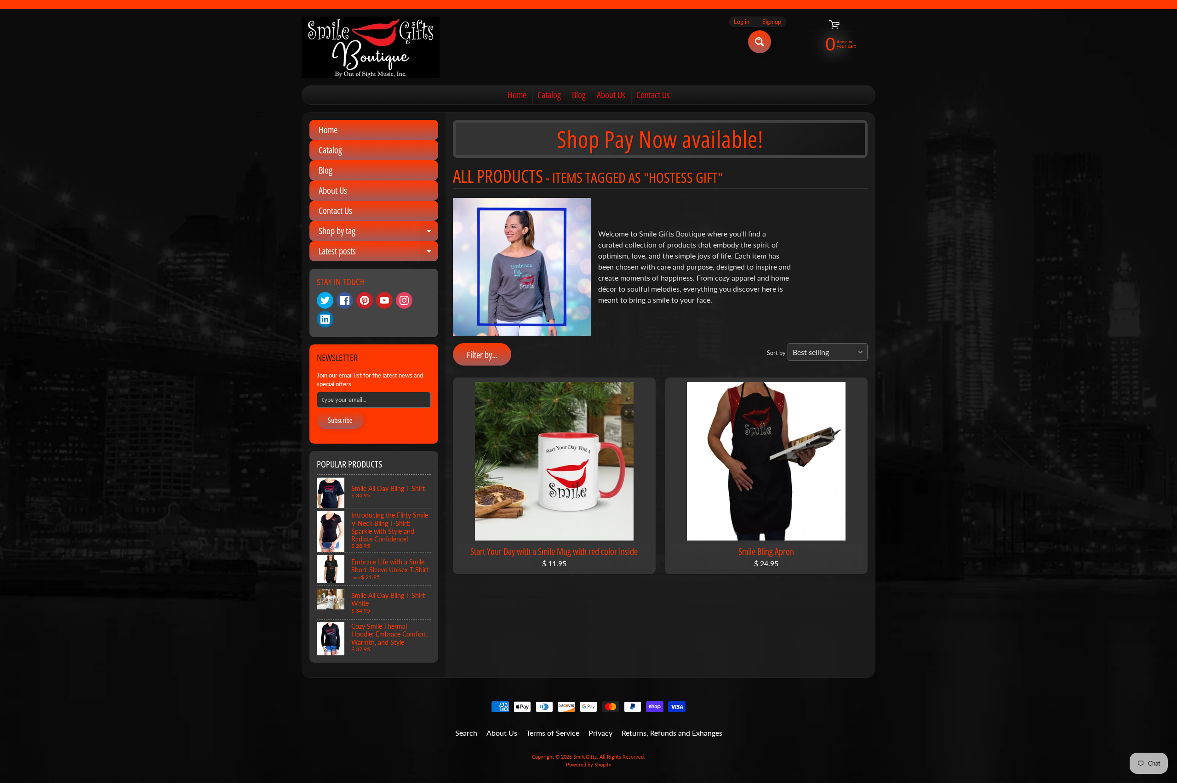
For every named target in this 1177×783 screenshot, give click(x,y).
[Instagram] (404, 300)
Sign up (771, 22)
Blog (579, 95)
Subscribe (340, 420)
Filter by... (482, 355)
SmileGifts (585, 757)
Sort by (776, 352)
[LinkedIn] (325, 319)
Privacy (600, 732)
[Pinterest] (364, 300)
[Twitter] (325, 300)
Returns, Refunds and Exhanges (672, 732)
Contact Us (653, 95)
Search (466, 732)
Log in (741, 22)
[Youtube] (384, 300)
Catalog (549, 95)
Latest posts (378, 253)
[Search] (759, 41)
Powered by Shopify (588, 764)
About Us (611, 95)
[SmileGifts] (371, 47)
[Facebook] (345, 300)
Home (517, 95)
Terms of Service (552, 732)
